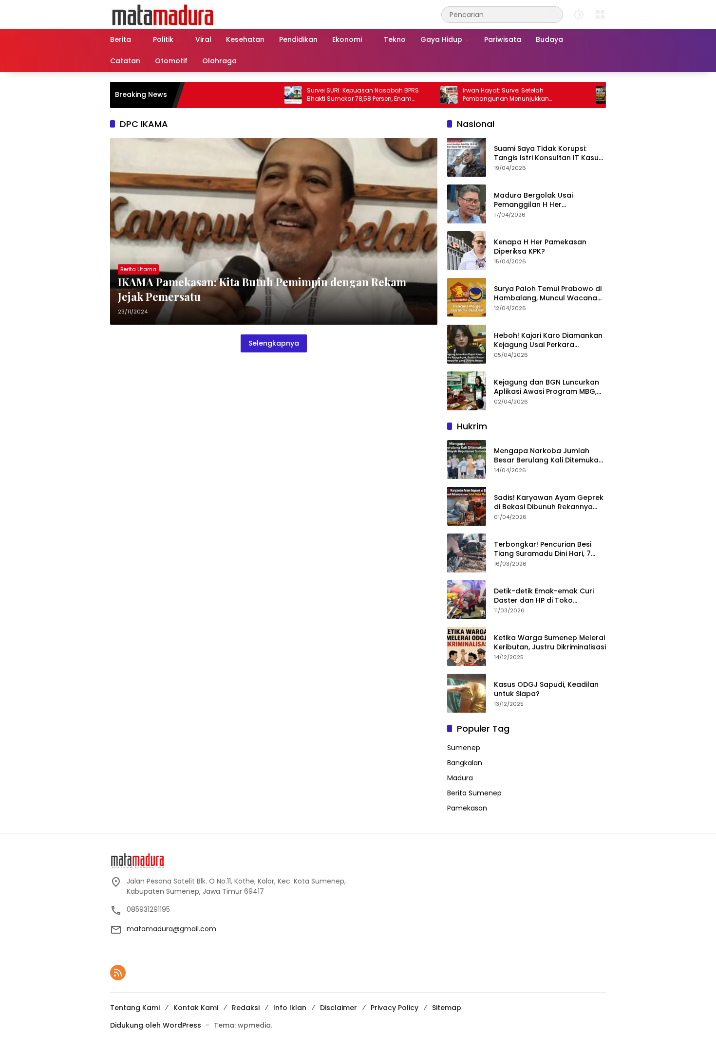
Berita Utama (138, 269)
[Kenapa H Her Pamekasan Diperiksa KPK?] (466, 250)
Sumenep (463, 748)
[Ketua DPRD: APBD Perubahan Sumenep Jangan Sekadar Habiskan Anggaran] (573, 95)
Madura (460, 778)
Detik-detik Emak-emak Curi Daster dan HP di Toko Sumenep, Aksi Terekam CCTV (547, 596)
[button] (553, 14)
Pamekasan (467, 808)
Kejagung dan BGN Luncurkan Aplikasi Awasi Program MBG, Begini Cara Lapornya (546, 387)
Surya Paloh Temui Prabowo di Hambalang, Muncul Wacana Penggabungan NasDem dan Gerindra (548, 293)
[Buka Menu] (600, 14)
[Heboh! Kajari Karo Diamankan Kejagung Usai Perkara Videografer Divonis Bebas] (466, 344)
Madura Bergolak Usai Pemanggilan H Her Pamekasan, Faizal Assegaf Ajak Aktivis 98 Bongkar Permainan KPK (542, 200)
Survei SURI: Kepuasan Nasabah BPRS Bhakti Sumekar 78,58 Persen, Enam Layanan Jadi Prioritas (331, 95)
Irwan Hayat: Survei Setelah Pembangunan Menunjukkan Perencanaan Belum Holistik (474, 95)
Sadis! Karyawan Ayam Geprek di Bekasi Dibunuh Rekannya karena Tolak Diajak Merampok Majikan (549, 502)
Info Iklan (289, 1008)
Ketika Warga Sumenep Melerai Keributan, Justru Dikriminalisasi (550, 642)
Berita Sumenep (474, 793)
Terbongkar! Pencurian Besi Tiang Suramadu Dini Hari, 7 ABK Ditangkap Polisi (542, 549)
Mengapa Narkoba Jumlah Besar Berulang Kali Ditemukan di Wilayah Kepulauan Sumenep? (548, 455)
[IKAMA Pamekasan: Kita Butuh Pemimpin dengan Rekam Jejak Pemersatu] (273, 231)
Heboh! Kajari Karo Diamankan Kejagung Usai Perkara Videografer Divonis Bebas (548, 340)
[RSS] (118, 972)
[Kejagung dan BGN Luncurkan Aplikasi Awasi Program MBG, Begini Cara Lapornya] (466, 390)
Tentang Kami (135, 1008)
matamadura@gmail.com (171, 929)
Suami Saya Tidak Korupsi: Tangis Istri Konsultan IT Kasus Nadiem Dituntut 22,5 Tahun (548, 153)
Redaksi (246, 1008)
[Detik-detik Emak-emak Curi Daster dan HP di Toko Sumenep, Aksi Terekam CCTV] (466, 599)
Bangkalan (464, 763)
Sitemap (446, 1008)
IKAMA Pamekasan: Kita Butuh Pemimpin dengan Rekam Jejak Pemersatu (262, 289)
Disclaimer (338, 1008)
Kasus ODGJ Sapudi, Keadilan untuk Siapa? (546, 689)
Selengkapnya (273, 343)
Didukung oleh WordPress (155, 1025)
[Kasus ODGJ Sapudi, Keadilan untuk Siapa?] (466, 693)
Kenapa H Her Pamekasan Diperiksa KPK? (540, 247)
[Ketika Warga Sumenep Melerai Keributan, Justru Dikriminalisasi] (466, 646)
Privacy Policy (394, 1008)
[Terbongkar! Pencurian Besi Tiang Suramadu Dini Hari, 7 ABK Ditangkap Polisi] (466, 553)
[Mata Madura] (163, 14)
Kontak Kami (195, 1008)
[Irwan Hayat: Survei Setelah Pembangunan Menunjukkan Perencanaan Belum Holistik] (417, 95)
